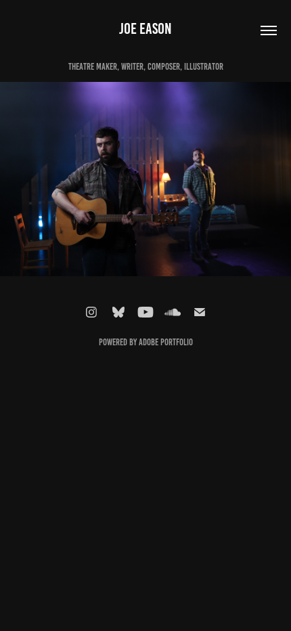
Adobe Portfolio (166, 342)
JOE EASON (145, 28)
